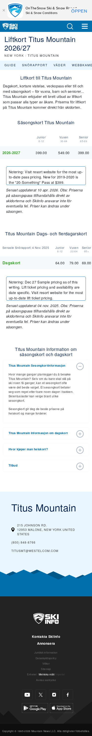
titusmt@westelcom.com (34, 551)
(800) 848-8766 (23, 542)
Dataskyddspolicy (46, 658)
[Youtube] (27, 694)
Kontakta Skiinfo (46, 636)
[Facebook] (68, 694)
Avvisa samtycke (46, 680)
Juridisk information (45, 652)
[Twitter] (41, 694)
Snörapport (35, 65)
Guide (10, 65)
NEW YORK (14, 55)
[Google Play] (35, 707)
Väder (59, 65)
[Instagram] (54, 694)
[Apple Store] (61, 707)
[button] (70, 26)
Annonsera (46, 643)
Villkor (46, 663)
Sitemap (46, 669)
